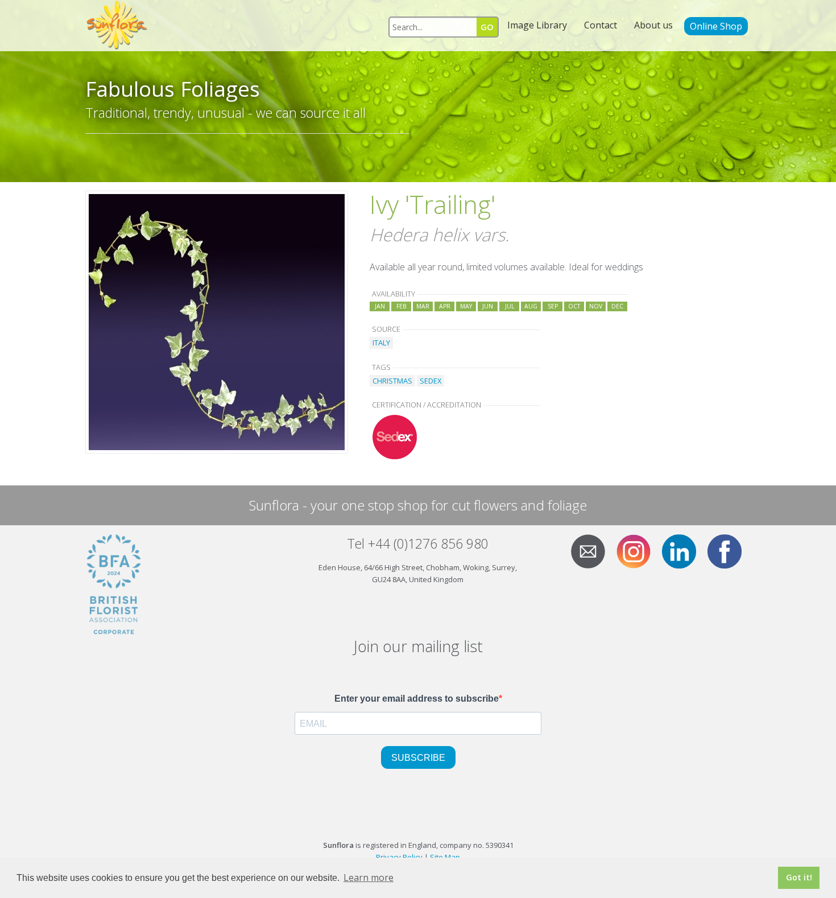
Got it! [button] (799, 877)
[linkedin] (683, 550)
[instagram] (638, 550)
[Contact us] (592, 550)
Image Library (537, 25)
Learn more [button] (368, 877)
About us (653, 25)
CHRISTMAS (392, 381)
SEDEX (430, 381)
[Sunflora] (117, 25)
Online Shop (716, 26)
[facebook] (729, 550)
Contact (600, 25)
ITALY (381, 342)
